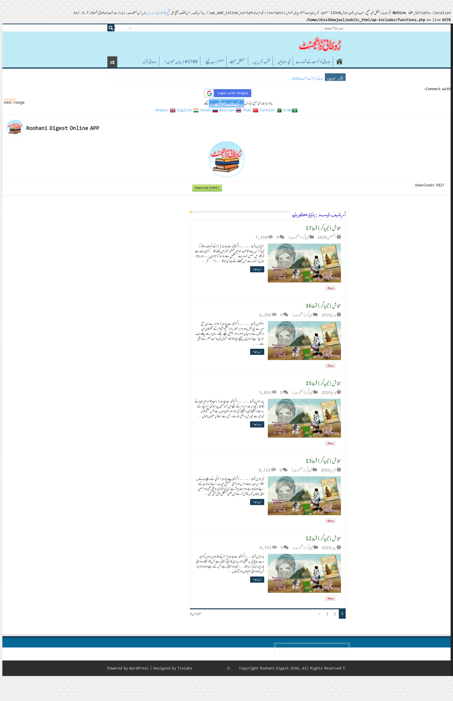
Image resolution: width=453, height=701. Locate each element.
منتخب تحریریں (261, 62)
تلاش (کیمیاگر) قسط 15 (323, 383)
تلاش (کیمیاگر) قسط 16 (323, 306)
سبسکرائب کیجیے (214, 62)
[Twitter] (218, 668)
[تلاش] (110, 27)
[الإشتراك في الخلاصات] (191, 211)
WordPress (138, 668)
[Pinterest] (213, 668)
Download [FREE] (207, 187)
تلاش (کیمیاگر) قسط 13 (323, 461)
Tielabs (184, 668)
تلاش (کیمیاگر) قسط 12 (323, 538)
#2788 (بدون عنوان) (181, 62)
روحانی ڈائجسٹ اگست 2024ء (306, 78)
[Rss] (229, 668)
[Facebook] (224, 668)
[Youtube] (208, 668)
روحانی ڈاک (150, 62)
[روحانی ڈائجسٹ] (319, 44)
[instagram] (198, 668)
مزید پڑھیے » (257, 269)
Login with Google (233, 93)
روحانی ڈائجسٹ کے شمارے (313, 62)
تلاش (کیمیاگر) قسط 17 (323, 228)
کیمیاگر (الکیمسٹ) (298, 237)
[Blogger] (203, 668)
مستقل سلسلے (237, 62)
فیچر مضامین (284, 62)
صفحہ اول (339, 61)
